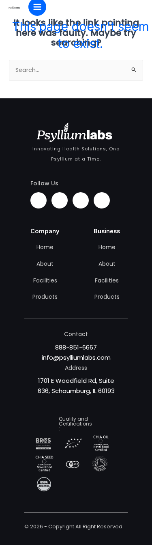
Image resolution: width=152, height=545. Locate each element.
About (45, 264)
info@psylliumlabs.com (76, 357)
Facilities (45, 280)
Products (45, 297)
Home (45, 247)
